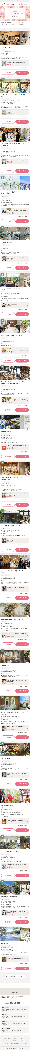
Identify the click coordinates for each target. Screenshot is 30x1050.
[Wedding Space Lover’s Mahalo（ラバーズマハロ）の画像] (15, 86)
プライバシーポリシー (22, 1038)
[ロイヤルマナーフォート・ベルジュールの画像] (15, 326)
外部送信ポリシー (7, 1040)
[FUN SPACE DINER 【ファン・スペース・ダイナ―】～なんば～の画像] (15, 469)
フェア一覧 (23, 72)
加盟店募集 (23, 1040)
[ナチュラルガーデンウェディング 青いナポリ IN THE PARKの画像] (15, 135)
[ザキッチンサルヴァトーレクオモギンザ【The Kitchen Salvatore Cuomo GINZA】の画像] (15, 373)
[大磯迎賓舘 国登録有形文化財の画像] (15, 888)
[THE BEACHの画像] (15, 934)
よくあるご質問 (24, 1043)
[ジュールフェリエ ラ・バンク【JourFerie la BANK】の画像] (15, 562)
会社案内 (5, 1038)
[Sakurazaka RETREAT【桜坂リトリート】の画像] (15, 610)
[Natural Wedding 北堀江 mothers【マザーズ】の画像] (15, 517)
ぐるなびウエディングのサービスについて (11, 1043)
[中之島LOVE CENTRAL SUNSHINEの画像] (15, 280)
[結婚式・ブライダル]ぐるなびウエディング (9, 996)
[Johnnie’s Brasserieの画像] (15, 233)
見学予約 (9, 72)
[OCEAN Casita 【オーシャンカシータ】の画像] (15, 842)
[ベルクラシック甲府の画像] (15, 38)
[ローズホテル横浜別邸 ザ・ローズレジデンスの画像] (15, 703)
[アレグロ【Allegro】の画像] (15, 749)
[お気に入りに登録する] (27, 45)
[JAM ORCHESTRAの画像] (15, 422)
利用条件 (14, 1038)
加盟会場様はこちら (16, 1040)
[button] (15, 1009)
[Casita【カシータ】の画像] (15, 656)
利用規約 (10, 1038)
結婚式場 (21, 996)
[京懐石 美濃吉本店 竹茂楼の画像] (15, 796)
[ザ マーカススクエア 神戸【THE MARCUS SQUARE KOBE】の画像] (15, 183)
